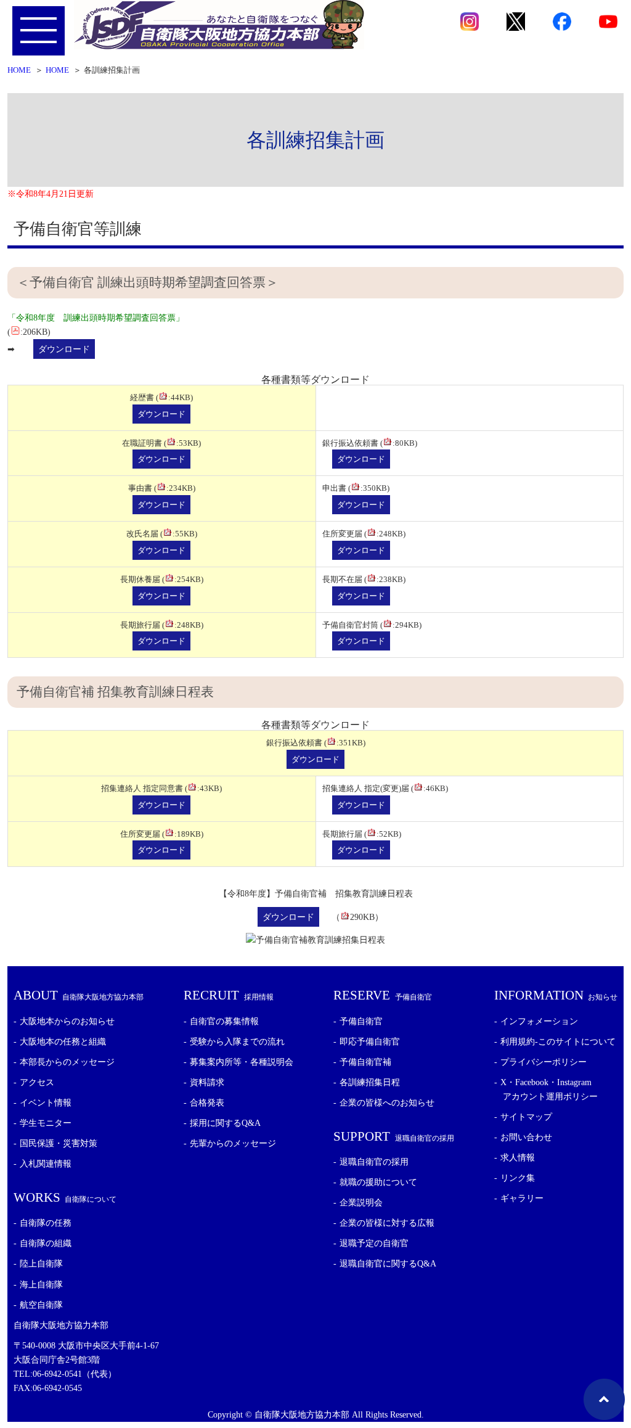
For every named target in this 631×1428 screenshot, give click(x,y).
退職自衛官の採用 (374, 1162)
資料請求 (207, 1082)
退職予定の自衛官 (374, 1243)
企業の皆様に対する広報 (387, 1223)
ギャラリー (521, 1198)
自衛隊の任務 (45, 1223)
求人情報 (517, 1157)
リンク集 (517, 1178)
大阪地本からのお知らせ (67, 1021)
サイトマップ (526, 1117)
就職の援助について (378, 1182)
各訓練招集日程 (370, 1082)
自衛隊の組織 (45, 1243)
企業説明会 (361, 1202)
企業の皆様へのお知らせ (387, 1102)
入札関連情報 (45, 1163)
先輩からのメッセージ (233, 1143)
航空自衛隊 (41, 1305)
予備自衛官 (361, 1021)
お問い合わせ (526, 1137)
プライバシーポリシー (543, 1062)
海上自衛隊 (41, 1284)
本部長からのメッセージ (67, 1062)
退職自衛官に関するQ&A (388, 1263)
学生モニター (45, 1123)
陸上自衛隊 (41, 1263)
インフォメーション (539, 1021)
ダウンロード (64, 349)
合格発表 (207, 1102)
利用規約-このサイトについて (558, 1041)
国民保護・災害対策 (58, 1143)
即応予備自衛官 (370, 1041)
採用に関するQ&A (225, 1123)
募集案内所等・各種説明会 (241, 1062)
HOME (19, 70)
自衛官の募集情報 (224, 1021)
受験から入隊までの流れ (237, 1041)
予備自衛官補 (365, 1062)
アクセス (37, 1082)
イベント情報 (45, 1102)
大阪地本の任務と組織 (63, 1041)
